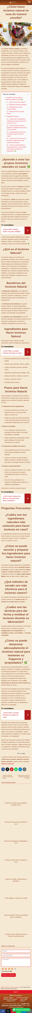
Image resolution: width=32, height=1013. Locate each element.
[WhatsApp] (16, 769)
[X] (7, 769)
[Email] (24, 769)
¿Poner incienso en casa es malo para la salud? (7, 777)
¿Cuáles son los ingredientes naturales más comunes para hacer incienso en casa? (16, 121)
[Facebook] (3, 769)
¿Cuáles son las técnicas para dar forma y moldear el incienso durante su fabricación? (16, 140)
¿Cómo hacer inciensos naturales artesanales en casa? (23, 777)
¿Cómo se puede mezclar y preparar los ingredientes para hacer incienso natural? (17, 127)
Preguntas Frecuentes (12, 116)
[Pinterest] (12, 769)
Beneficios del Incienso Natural (17, 104)
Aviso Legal (23, 999)
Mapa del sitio (11, 1001)
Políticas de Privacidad (10, 999)
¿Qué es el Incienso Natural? (17, 102)
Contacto (22, 1001)
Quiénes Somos (8, 997)
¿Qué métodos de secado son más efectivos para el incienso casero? (16, 134)
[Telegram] (20, 769)
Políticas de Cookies (23, 997)
